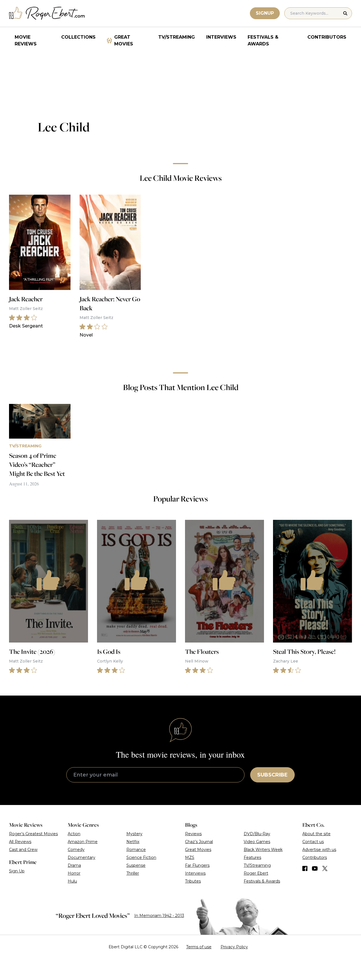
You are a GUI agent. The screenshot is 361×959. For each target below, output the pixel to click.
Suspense (136, 865)
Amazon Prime (83, 841)
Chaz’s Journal (199, 841)
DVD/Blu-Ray (257, 833)
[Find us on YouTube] (315, 868)
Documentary (81, 857)
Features (252, 857)
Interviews (221, 37)
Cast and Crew (23, 849)
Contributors (326, 37)
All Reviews (20, 841)
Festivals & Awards (263, 40)
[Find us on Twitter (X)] (324, 868)
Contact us (313, 841)
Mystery (134, 833)
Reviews (193, 833)
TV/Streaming (176, 37)
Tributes (193, 881)
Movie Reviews (26, 40)
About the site (316, 833)
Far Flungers (197, 865)
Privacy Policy (234, 946)
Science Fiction (141, 857)
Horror (74, 873)
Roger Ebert (256, 873)
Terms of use (199, 946)
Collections (78, 37)
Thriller (132, 873)
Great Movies (123, 40)
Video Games (257, 841)
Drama (74, 865)
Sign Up (17, 871)
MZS (189, 857)
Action (74, 833)
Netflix (132, 841)
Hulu (72, 881)
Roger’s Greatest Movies (33, 833)
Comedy (76, 849)
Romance (136, 849)
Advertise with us (319, 849)
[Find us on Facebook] (304, 868)
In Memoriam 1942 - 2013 (159, 915)
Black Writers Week (263, 849)
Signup (265, 13)
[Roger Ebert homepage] (47, 13)
